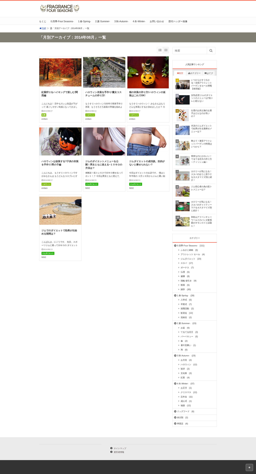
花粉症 (184, 317)
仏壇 (183, 272)
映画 (183, 285)
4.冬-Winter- (139, 21)
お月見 (184, 360)
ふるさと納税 (187, 250)
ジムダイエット (91, 184)
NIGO (87, 188)
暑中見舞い (186, 345)
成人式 (184, 401)
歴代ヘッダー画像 (177, 21)
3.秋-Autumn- (121, 21)
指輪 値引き (186, 280)
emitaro (44, 119)
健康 (183, 276)
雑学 (183, 289)
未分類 (180, 417)
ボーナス (185, 267)
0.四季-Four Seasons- (62, 21)
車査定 (180, 423)
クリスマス (186, 392)
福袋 (183, 405)
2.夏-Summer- (102, 21)
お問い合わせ (157, 21)
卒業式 (184, 304)
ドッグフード (183, 411)
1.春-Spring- (84, 21)
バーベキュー (187, 336)
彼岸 (183, 369)
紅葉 (43, 115)
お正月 (184, 388)
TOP (44, 28)
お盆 (183, 328)
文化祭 (184, 373)
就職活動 (185, 308)
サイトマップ (120, 448)
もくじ (42, 21)
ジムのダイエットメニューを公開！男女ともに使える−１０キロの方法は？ (103, 164)
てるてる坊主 (187, 332)
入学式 (184, 300)
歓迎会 (184, 313)
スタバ (184, 263)
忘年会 (184, 397)
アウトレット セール (190, 254)
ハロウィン (90, 115)
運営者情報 (119, 452)
